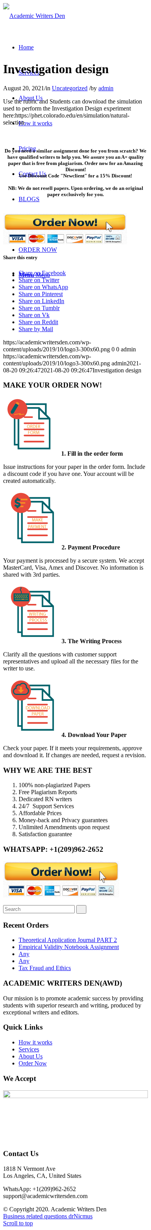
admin (105, 88)
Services (29, 1049)
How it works (35, 1042)
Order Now (33, 1063)
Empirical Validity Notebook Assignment (69, 947)
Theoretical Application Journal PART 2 (68, 940)
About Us (31, 1056)
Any (24, 954)
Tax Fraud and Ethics (45, 968)
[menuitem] (26, 47)
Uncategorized (70, 88)
